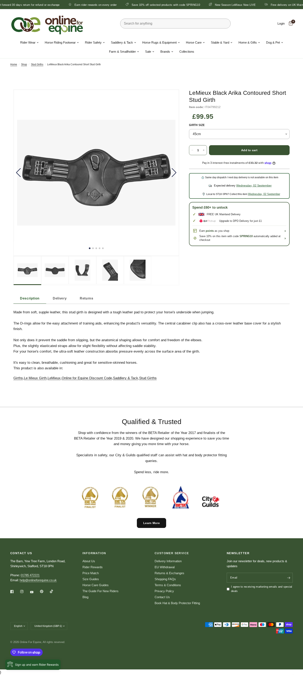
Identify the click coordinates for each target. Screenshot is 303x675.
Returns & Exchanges (169, 573)
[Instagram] (24, 591)
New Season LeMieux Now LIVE (219, 4)
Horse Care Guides (95, 585)
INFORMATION (94, 553)
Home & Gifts (247, 42)
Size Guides (90, 579)
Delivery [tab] (60, 298)
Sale (148, 51)
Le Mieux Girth (35, 378)
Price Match (90, 573)
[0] (290, 23)
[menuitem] (29, 42)
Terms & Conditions (168, 585)
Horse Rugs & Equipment (159, 42)
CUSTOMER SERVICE (172, 553)
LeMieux (54, 378)
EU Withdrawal (165, 567)
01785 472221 (30, 575)
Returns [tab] (86, 298)
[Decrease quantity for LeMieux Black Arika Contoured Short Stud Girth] (192, 150)
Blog (85, 597)
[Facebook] (14, 591)
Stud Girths (37, 64)
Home (13, 64)
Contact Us (162, 597)
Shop (24, 64)
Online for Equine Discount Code (87, 378)
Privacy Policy (164, 591)
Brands (165, 51)
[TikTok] (54, 591)
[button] (18, 172)
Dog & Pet (273, 42)
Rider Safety (93, 42)
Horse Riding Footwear (60, 42)
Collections (186, 51)
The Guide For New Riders (100, 591)
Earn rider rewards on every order (80, 4)
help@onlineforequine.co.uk (38, 580)
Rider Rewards (92, 567)
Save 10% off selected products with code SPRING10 (150, 4)
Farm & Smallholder (122, 51)
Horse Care (194, 42)
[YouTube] (34, 592)
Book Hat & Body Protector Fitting (177, 603)
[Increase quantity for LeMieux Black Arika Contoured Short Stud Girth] (204, 150)
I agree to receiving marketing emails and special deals (261, 589)
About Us (88, 561)
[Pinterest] (44, 591)
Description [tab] (30, 298)
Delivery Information (168, 561)
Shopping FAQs (165, 579)
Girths (18, 378)
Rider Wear (27, 42)
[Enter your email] (288, 578)
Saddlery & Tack (122, 42)
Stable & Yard (220, 42)
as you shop (217, 230)
